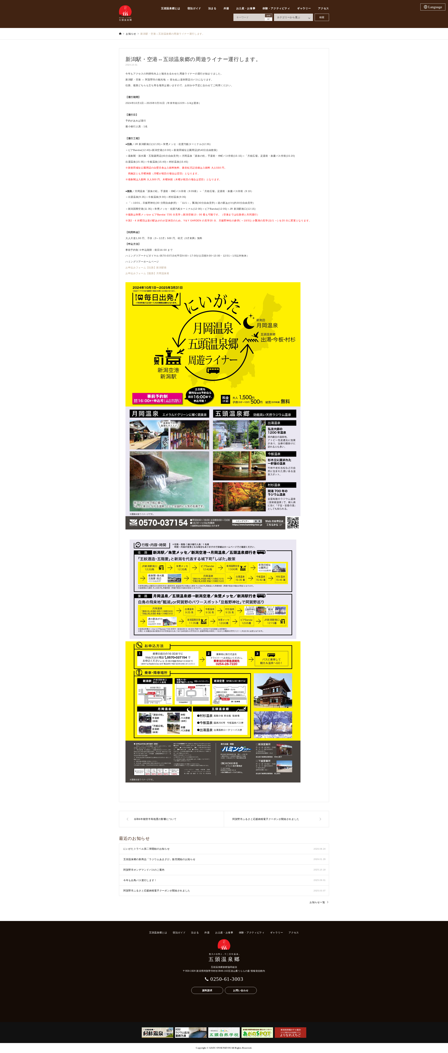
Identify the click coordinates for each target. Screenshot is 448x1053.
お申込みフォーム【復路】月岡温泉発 (147, 273)
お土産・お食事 (245, 8)
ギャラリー (304, 8)
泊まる (212, 8)
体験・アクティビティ (276, 8)
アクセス (323, 8)
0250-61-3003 (226, 979)
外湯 (226, 8)
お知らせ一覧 (317, 902)
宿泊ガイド (194, 8)
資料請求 (207, 990)
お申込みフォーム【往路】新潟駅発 (146, 267)
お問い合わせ (240, 990)
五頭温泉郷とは (170, 8)
